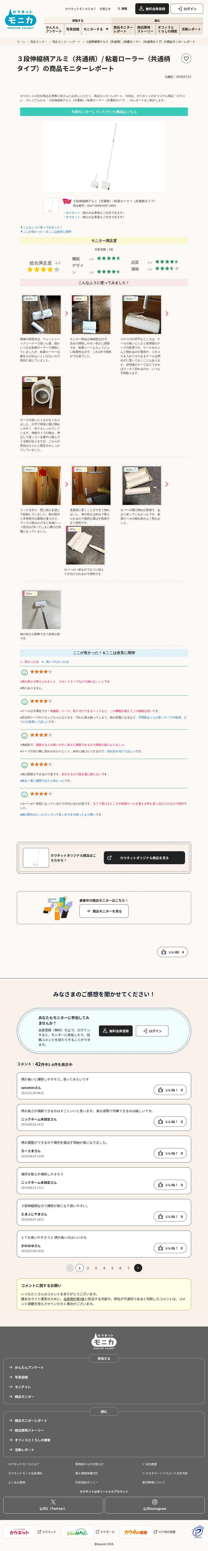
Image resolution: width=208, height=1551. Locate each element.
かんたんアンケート (29, 1367)
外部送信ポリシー (86, 1482)
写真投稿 (21, 1377)
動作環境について (153, 1482)
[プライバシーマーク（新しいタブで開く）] (198, 1532)
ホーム (21, 42)
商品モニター (38, 42)
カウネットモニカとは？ (80, 8)
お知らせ (105, 8)
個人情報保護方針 (86, 1473)
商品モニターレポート (66, 42)
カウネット (49, 1532)
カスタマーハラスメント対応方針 (166, 1473)
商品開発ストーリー (29, 1430)
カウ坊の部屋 (167, 1532)
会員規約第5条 (74, 1298)
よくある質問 (16, 1482)
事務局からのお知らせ (89, 1464)
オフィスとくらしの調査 (33, 1439)
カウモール (107, 1532)
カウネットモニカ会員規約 (25, 1473)
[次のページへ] (138, 1268)
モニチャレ (23, 1386)
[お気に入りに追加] (186, 58)
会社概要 (151, 1464)
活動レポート (24, 1449)
